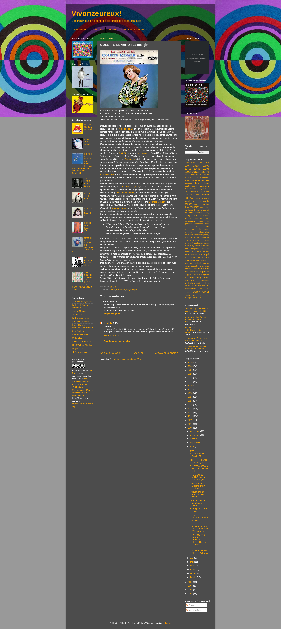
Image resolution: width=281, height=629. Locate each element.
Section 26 (77, 314)
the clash (205, 283)
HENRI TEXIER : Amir (88, 195)
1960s (112, 290)
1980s (197, 168)
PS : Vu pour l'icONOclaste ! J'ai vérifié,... (193, 329)
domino (198, 210)
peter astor (192, 269)
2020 (190, 385)
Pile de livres (97, 29)
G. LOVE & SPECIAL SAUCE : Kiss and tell (199, 468)
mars (193, 569)
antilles (188, 177)
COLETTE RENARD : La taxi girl (199, 461)
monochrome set (197, 255)
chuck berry (191, 201)
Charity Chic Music (80, 321)
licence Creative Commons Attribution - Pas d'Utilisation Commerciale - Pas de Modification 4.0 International (82, 387)
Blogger (167, 623)
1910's (193, 163)
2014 (190, 408)
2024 (190, 370)
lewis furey (189, 246)
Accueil (138, 352)
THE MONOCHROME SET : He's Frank (199, 550)
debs (187, 207)
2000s (188, 171)
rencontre (197, 274)
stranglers (205, 280)
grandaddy (198, 224)
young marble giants (193, 298)
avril (192, 566)
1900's (187, 163)
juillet (193, 450)
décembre (195, 431)
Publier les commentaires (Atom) (128, 359)
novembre (195, 435)
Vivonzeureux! (96, 13)
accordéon (196, 175)
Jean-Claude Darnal (124, 193)
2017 (190, 397)
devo (202, 207)
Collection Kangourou (82, 341)
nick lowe (189, 263)
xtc (208, 295)
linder (197, 246)
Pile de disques (79, 29)
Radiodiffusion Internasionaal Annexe (82, 326)
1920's (199, 163)
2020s (202, 172)
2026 (190, 362)
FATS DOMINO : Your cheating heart (197, 494)
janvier (193, 577)
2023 (190, 374)
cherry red (205, 198)
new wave (203, 260)
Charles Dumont (120, 208)
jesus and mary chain (194, 235)
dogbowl (191, 210)
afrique (205, 175)
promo (205, 271)
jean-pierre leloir (202, 232)
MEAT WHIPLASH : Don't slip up (88, 261)
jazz (192, 232)
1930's (206, 163)
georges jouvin (202, 221)
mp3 (206, 254)
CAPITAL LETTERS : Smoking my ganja (199, 503)
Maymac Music (79, 348)
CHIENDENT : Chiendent (88, 212)
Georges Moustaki (157, 202)
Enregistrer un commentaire (117, 341)
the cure (188, 286)
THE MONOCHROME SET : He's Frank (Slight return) (199, 527)
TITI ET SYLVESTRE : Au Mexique (199, 517)
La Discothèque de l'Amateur (81, 306)
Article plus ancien (166, 352)
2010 (190, 424)
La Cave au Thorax (81, 318)
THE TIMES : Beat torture (88, 182)
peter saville (203, 268)
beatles (188, 186)
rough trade (190, 280)
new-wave (142, 153)
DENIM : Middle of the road (88, 126)
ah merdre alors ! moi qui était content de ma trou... (196, 319)
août (192, 446)
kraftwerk (193, 243)
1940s (187, 166)
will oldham (201, 295)
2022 (190, 378)
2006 (190, 590)
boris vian (120, 290)
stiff (198, 280)
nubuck (198, 263)
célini (191, 198)
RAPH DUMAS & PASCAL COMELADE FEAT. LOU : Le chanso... (198, 540)
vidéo (197, 292)
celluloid (197, 198)
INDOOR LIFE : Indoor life (88, 226)
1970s (188, 168)
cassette (205, 194)
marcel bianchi (197, 251)
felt (186, 218)
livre (203, 246)
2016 (190, 401)
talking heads (195, 283)
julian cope (189, 240)
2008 (190, 582)
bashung (188, 183)
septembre (195, 443)
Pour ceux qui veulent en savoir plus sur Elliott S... (196, 310)
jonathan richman (200, 238)
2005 (190, 594)
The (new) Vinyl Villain (82, 302)
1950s (196, 165)
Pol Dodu (112, 29)
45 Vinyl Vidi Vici (79, 352)
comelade (204, 201)
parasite (194, 266)
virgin (187, 295)
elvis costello (195, 213)
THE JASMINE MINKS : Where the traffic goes (198, 477)
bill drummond (190, 189)
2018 (190, 393)
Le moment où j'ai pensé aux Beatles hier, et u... (196, 339)
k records (199, 240)
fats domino (204, 216)
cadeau (188, 194)
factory (206, 213)
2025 (190, 366)
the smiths (202, 286)
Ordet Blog (77, 338)
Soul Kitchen (78, 331)
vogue (134, 290)
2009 (190, 428)
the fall (195, 286)
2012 (190, 416)
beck (194, 186)
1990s (205, 168)
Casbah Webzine (80, 334)
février (193, 573)
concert (188, 204)
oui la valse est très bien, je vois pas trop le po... (196, 347)
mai (192, 562)
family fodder (191, 215)
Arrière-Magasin (79, 311)
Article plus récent (111, 352)
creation (205, 204)
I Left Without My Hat (82, 345)
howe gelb (195, 229)
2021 (190, 381)
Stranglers (130, 159)
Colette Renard (126, 129)
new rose (194, 260)
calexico (197, 194)
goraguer (188, 224)
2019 (190, 389)
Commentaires (195, 610)
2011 (190, 420)
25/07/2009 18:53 (112, 314)
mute (187, 257)
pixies (187, 272)
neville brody (197, 257)
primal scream (196, 272)
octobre (194, 439)
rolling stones (202, 277)
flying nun (193, 218)
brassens (194, 191)
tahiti (187, 283)
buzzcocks (205, 191)
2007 (190, 586)
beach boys (202, 183)
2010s (195, 171)
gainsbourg (190, 221)
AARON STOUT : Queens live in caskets (198, 485)
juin (192, 558)
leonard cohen (203, 243)
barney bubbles (202, 180)
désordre (194, 207)
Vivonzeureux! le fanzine (132, 29)
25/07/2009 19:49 (112, 335)
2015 (190, 405)
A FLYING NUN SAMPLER (197, 455)
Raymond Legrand (130, 186)
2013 (190, 412)
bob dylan (200, 189)
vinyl (128, 290)
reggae (188, 275)
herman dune (199, 227)
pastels (201, 266)
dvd (204, 210)
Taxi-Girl (123, 153)
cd (186, 198)
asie (192, 180)
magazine (195, 249)
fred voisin (204, 218)
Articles (191, 605)
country (196, 204)
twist (201, 289)
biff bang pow (202, 186)
